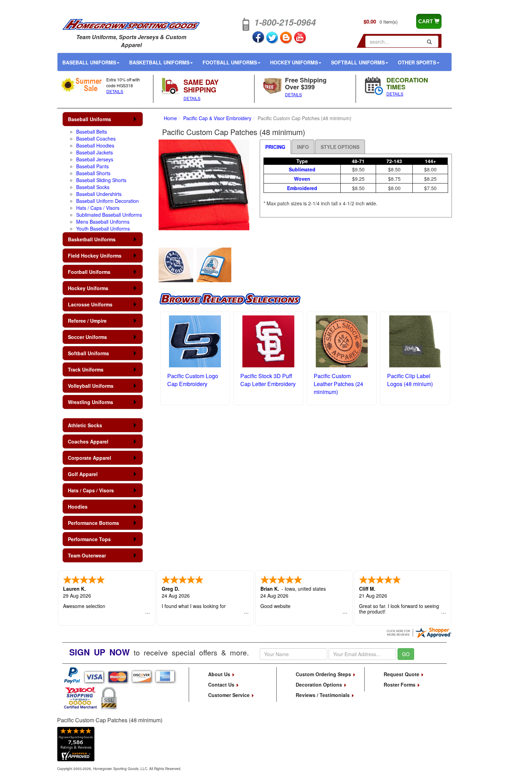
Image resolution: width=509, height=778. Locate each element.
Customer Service (229, 694)
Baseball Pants (92, 166)
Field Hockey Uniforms (95, 255)
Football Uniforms (230, 62)
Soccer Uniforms (87, 336)
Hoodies (78, 506)
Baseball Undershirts (99, 193)
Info (303, 146)
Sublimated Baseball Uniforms (109, 214)
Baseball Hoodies (95, 145)
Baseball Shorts (93, 173)
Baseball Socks (92, 187)
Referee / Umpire (87, 320)
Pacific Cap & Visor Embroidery (217, 118)
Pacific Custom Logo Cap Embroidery (192, 380)
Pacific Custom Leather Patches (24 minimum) (338, 384)
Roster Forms (400, 684)
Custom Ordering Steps (324, 674)
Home (170, 118)
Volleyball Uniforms (91, 385)
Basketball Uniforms (159, 62)
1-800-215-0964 (285, 22)
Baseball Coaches (96, 138)
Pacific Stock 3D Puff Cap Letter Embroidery (268, 380)
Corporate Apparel (89, 457)
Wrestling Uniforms (90, 402)
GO (406, 654)
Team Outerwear (87, 555)
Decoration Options (319, 684)
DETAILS (114, 91)
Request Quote (402, 674)
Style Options (340, 146)
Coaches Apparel (88, 441)
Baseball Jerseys (94, 159)
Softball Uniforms (358, 62)
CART (426, 21)
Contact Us (222, 684)
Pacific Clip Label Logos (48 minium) (410, 380)
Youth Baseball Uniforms (103, 228)
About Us (220, 674)
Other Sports (417, 62)
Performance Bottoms (93, 522)
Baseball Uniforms (89, 62)
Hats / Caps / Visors (97, 207)
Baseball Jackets (94, 152)
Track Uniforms (86, 369)
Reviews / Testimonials (323, 694)
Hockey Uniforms (294, 62)
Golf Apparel (83, 474)
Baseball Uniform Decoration (107, 200)
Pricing (275, 146)
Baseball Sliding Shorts (101, 180)
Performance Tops (89, 539)
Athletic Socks (85, 425)
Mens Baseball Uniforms (103, 221)
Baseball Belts (91, 131)
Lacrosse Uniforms (90, 304)
